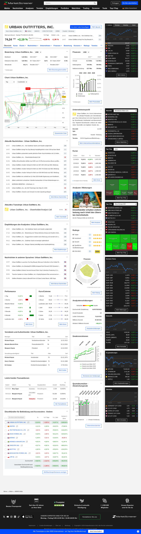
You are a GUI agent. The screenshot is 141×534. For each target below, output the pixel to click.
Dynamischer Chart (60, 133)
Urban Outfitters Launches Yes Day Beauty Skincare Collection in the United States (36, 262)
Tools (104, 8)
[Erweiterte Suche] (94, 3)
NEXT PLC (13, 449)
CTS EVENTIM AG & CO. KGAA (117, 122)
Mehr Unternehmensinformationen (90, 143)
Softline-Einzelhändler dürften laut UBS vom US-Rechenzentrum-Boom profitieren (36, 161)
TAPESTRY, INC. (15, 445)
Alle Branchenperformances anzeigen (55, 472)
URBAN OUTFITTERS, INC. (18, 422)
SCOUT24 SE (112, 155)
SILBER (108, 340)
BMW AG (110, 124)
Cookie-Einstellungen (45, 525)
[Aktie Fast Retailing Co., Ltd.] (28, 430)
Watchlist (109, 110)
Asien (134, 25)
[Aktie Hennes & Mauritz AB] (26, 442)
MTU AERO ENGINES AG (115, 177)
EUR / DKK (109, 290)
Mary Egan (15, 389)
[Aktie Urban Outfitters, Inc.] (28, 422)
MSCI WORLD (112, 71)
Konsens (77, 45)
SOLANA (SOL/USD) (114, 374)
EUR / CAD (109, 293)
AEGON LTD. (112, 224)
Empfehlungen (52, 8)
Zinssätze (109, 389)
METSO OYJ (111, 218)
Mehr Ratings (96, 293)
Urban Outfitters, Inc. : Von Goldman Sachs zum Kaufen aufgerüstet (81, 35)
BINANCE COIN (112, 376)
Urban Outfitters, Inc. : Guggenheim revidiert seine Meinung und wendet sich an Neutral (36, 237)
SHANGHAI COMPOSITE (115, 63)
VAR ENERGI (112, 232)
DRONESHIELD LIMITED (115, 139)
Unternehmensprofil (81, 110)
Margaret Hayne (10, 348)
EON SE (110, 167)
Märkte (7, 8)
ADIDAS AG (111, 153)
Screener (96, 8)
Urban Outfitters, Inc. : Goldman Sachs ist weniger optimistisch (30, 240)
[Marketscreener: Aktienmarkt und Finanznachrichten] (18, 3)
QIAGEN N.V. (112, 175)
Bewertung (68, 45)
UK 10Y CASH (112, 416)
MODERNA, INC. (113, 117)
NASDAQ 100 (112, 61)
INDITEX (12, 426)
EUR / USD (109, 275)
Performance (10, 291)
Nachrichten (18, 8)
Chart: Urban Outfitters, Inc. (16, 78)
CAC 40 (110, 51)
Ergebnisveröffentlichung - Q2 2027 (95, 138)
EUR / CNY (109, 298)
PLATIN (108, 342)
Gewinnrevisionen (80, 336)
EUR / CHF (109, 280)
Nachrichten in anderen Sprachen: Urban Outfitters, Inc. (29, 257)
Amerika (125, 25)
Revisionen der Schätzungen (91, 376)
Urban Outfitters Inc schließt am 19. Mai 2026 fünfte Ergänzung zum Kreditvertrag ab (36, 176)
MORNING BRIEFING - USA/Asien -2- (23, 184)
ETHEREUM (111, 371)
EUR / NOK (109, 288)
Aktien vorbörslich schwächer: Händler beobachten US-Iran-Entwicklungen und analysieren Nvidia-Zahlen (36, 180)
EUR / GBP (109, 278)
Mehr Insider (62, 370)
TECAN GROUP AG (114, 227)
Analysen (30, 8)
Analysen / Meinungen (82, 188)
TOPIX (110, 66)
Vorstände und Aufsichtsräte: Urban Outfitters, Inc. (26, 332)
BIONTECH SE (112, 119)
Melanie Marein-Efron (11, 344)
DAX (109, 43)
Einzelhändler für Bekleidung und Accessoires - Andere (29, 412)
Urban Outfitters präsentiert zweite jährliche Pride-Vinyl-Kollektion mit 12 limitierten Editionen (36, 153)
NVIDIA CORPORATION (115, 133)
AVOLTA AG (111, 222)
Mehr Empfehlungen (60, 249)
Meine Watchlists (121, 142)
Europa (117, 25)
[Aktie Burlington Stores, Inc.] (29, 453)
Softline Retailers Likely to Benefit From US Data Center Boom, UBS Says (34, 278)
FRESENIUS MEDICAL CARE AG (118, 172)
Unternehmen (45, 45)
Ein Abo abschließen (130, 3)
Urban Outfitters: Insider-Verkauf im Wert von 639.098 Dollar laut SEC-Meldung (35, 172)
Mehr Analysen (95, 222)
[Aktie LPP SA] (16, 457)
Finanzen (57, 45)
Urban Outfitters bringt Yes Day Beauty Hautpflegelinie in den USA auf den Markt (81, 39)
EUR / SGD (109, 303)
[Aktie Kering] (16, 438)
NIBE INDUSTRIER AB (114, 210)
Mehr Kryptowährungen (121, 383)
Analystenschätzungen (83, 300)
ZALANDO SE (112, 163)
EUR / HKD (109, 300)
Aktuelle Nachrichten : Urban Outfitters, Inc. (23, 141)
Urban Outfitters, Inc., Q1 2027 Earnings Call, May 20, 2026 (29, 188)
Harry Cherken (9, 361)
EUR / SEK (109, 285)
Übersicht (7, 45)
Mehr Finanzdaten (94, 102)
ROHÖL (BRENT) (111, 337)
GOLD (108, 332)
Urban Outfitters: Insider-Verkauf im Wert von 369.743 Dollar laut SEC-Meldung (35, 169)
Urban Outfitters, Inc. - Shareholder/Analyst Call (26, 157)
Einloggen (115, 3)
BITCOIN (110, 369)
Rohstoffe (109, 316)
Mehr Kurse (29, 324)
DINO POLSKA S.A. (113, 213)
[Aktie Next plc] (18, 449)
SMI (109, 48)
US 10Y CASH (112, 408)
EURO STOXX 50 (113, 53)
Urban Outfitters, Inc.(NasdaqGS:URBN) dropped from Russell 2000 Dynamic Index (36, 266)
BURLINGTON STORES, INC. (18, 453)
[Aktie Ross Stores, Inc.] (24, 434)
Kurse (15, 45)
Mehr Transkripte (61, 217)
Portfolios (65, 8)
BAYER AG (111, 169)
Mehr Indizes (121, 75)
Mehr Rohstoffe (121, 346)
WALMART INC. (112, 127)
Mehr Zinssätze (121, 420)
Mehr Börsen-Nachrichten (58, 197)
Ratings (87, 45)
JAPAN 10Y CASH (113, 411)
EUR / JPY (109, 306)
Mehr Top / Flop (121, 198)
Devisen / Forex (111, 259)
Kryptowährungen (111, 353)
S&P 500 (110, 56)
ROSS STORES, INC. (16, 434)
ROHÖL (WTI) (110, 335)
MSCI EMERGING (113, 68)
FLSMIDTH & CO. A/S (114, 215)
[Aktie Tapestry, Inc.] (21, 445)
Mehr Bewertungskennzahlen (57, 70)
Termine (39, 8)
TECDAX (110, 45)
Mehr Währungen (121, 310)
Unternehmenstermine (93, 425)
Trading (86, 8)
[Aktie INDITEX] (17, 426)
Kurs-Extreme (45, 291)
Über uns (58, 525)
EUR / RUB (109, 283)
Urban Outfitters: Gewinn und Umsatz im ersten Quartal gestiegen (31, 192)
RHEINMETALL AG (113, 131)
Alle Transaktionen (60, 404)
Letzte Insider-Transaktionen (17, 378)
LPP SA (12, 457)
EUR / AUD (109, 295)
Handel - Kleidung (96, 135)
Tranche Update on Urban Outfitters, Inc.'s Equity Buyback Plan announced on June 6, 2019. (36, 274)
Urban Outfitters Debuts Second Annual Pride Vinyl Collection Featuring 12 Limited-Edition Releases (36, 270)
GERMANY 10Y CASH (114, 406)
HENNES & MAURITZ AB (17, 441)
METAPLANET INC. (114, 114)
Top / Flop (114, 8)
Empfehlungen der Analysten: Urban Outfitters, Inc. (27, 224)
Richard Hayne (9, 340)
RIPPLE (110, 379)
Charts (22, 45)
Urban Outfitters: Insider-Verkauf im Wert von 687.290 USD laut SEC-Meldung (35, 165)
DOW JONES (112, 58)
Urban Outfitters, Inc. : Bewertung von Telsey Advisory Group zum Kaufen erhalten (36, 233)
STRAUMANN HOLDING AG (116, 230)
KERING (12, 438)
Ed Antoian (8, 365)
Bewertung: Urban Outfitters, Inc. (19, 52)
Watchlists (76, 8)
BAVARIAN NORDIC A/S (115, 208)
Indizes (109, 25)
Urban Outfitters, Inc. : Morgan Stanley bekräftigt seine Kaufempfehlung (33, 244)
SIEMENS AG (112, 160)
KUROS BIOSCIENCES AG (116, 136)
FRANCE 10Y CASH (114, 413)
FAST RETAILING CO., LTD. (18, 430)
